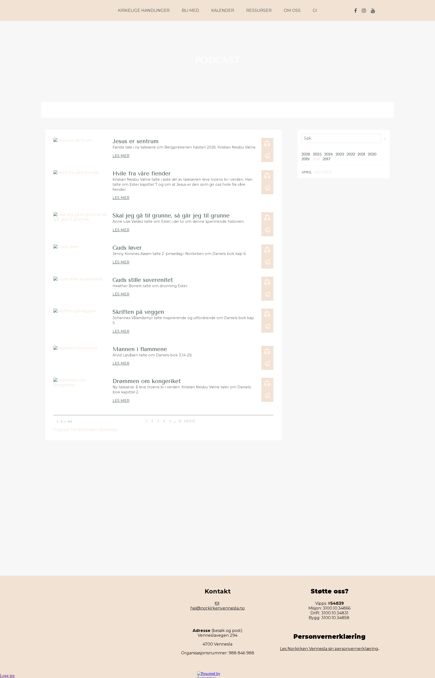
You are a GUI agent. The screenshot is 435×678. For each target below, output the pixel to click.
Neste (189, 421)
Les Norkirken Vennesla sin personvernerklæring (329, 648)
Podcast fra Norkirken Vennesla (85, 429)
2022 (351, 154)
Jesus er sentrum (136, 141)
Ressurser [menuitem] (259, 10)
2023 (340, 154)
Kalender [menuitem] (222, 10)
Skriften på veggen (138, 312)
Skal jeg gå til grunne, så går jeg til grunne (171, 215)
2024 (328, 154)
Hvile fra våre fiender (142, 173)
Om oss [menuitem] (292, 10)
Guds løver (127, 247)
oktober (323, 172)
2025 (317, 154)
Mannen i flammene (140, 349)
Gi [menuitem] (315, 10)
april (307, 172)
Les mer (121, 156)
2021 (361, 154)
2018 (316, 159)
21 (179, 421)
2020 (372, 154)
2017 (327, 159)
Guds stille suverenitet (143, 280)
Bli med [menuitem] (190, 10)
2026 (306, 154)
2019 (305, 159)
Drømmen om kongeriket (147, 381)
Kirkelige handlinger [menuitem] (144, 10)
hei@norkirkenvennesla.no (217, 608)
